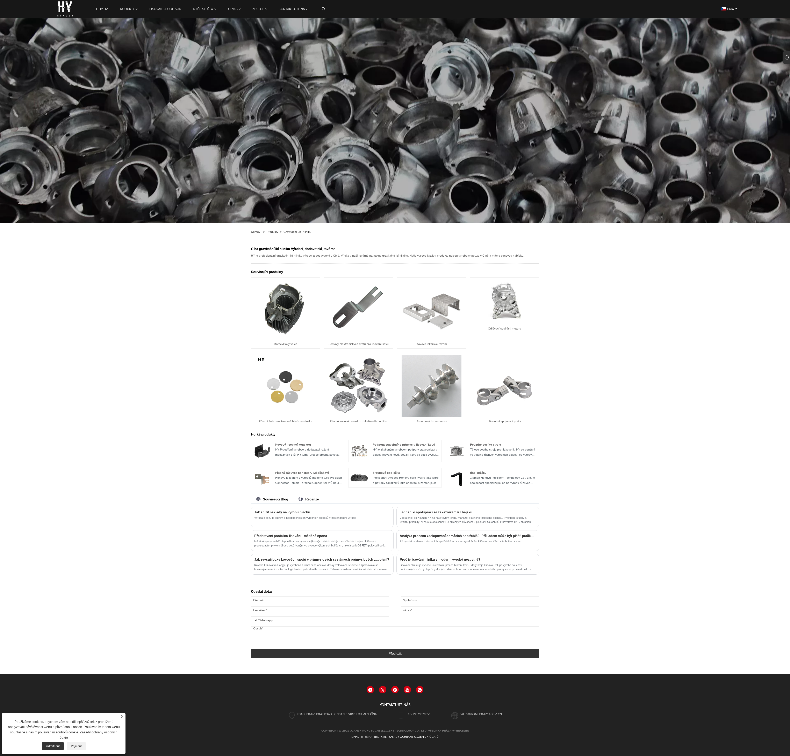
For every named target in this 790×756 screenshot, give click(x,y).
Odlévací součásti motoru (504, 328)
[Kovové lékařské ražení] (431, 308)
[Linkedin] (395, 689)
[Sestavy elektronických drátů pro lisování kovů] (358, 308)
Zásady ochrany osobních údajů (414, 737)
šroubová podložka (386, 472)
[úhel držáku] (457, 478)
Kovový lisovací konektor (293, 444)
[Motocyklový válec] (285, 308)
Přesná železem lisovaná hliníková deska (285, 421)
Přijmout (76, 746)
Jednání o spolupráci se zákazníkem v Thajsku (436, 512)
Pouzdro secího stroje (485, 444)
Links (355, 737)
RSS (376, 737)
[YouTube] (407, 689)
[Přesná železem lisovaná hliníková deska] (285, 385)
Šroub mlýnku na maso (432, 421)
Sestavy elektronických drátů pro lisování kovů (359, 344)
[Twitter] (382, 689)
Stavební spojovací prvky (504, 421)
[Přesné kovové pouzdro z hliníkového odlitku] (358, 385)
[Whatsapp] (419, 689)
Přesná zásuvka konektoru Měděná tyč (302, 472)
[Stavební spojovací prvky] (505, 385)
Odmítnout (53, 746)
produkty (272, 231)
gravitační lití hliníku (297, 231)
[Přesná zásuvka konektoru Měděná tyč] (262, 478)
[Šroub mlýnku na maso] (431, 385)
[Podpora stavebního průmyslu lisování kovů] (359, 450)
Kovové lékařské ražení (431, 344)
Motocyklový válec (285, 344)
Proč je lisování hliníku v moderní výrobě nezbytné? (440, 559)
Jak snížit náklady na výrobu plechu (282, 512)
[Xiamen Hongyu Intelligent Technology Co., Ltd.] (65, 8)
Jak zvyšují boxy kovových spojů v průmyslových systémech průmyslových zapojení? (321, 559)
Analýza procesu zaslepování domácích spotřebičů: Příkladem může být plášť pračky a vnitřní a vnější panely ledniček (468, 536)
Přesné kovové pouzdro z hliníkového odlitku (359, 421)
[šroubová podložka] (359, 477)
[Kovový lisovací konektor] (262, 450)
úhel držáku (478, 472)
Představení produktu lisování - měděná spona (290, 536)
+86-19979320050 (418, 714)
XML (384, 737)
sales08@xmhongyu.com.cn (481, 714)
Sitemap (366, 737)
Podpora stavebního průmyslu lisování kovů (404, 444)
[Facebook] (370, 689)
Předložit (395, 653)
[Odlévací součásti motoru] (504, 300)
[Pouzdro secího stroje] (457, 450)
